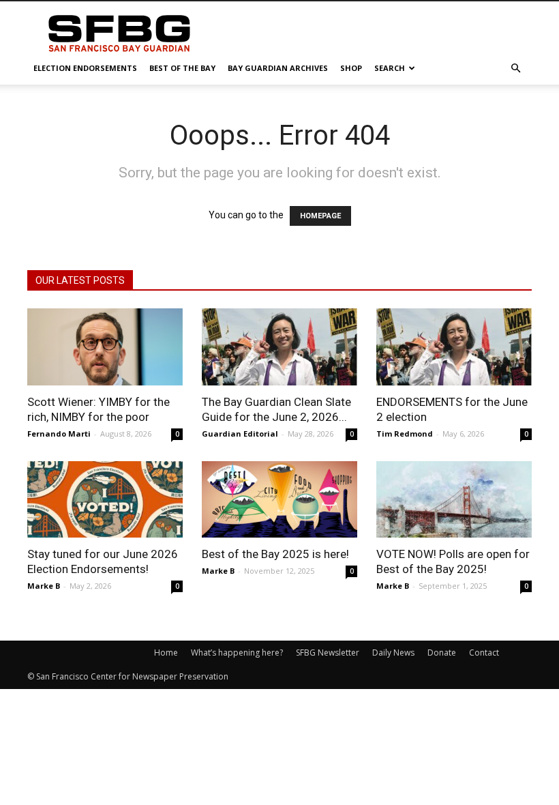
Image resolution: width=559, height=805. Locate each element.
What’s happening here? (237, 652)
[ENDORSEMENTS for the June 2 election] (454, 346)
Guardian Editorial (240, 433)
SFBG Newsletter (327, 652)
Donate (441, 652)
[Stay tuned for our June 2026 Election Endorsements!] (105, 499)
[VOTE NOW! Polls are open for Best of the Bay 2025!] (454, 499)
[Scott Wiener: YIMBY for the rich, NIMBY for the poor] (105, 346)
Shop (351, 68)
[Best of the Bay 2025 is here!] (279, 499)
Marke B (43, 586)
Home (166, 652)
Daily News (393, 652)
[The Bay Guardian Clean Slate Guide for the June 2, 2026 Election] (279, 346)
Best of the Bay (182, 68)
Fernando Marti (59, 433)
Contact (484, 652)
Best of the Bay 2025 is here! (275, 554)
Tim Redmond (404, 433)
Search (389, 68)
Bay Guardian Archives (278, 68)
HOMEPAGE (320, 215)
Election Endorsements (85, 68)
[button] (515, 68)
